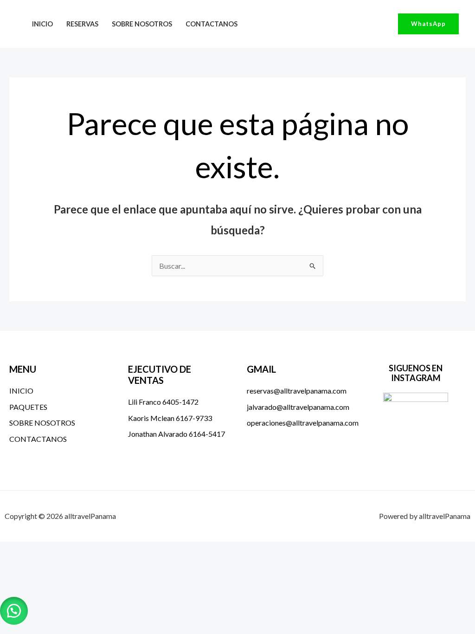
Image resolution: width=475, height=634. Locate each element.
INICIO (42, 24)
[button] (428, 23)
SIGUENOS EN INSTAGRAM (416, 373)
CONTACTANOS (212, 24)
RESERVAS (82, 24)
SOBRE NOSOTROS (142, 24)
